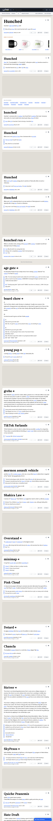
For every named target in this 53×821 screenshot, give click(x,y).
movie (25, 803)
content (36, 272)
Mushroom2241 (15, 805)
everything (24, 563)
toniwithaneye (13, 596)
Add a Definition (39, 13)
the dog (11, 360)
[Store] (46, 10)
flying (28, 650)
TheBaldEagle (12, 189)
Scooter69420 (12, 71)
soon (35, 400)
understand (8, 542)
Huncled (20, 104)
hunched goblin (14, 102)
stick (40, 324)
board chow (6, 341)
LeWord (10, 573)
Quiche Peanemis (7, 805)
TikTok (14, 436)
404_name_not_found (13, 762)
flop (38, 650)
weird (29, 431)
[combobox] (28, 10)
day (32, 121)
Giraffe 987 (11, 32)
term (9, 474)
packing (34, 116)
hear (13, 29)
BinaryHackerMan (13, 341)
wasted (20, 251)
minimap (5, 573)
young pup (6, 360)
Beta (39, 703)
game (36, 277)
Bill (6, 284)
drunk (18, 246)
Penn (22, 727)
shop (27, 67)
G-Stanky (12, 256)
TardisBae (10, 656)
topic (14, 542)
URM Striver (10, 740)
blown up (24, 634)
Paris (25, 758)
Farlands (18, 436)
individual (11, 631)
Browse (13, 13)
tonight (23, 206)
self (11, 181)
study (9, 718)
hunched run (23, 102)
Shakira (32, 502)
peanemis (17, 803)
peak (41, 799)
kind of (35, 474)
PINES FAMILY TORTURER (17, 439)
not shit (34, 136)
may (10, 695)
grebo (5, 416)
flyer (34, 752)
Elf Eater (11, 550)
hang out (16, 186)
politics (41, 720)
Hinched (43, 102)
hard (19, 754)
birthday (19, 279)
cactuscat (10, 416)
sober (14, 588)
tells (15, 563)
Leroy (6, 545)
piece (23, 799)
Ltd (24, 499)
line (32, 479)
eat (17, 308)
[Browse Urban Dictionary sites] (6, 9)
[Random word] (43, 10)
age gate (6, 289)
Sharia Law (13, 499)
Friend (6, 566)
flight (21, 758)
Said (32, 431)
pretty (16, 591)
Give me (7, 803)
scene (27, 396)
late (24, 353)
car (17, 67)
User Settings (48, 13)
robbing (45, 545)
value (14, 754)
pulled (20, 64)
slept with (11, 26)
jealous (20, 116)
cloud (17, 593)
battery (46, 201)
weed (34, 29)
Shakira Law (6, 507)
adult (18, 353)
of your (18, 136)
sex (18, 26)
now (19, 413)
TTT (28, 725)
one (37, 62)
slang (13, 395)
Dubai (24, 502)
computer (8, 308)
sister (28, 545)
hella (25, 186)
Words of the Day (6, 13)
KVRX (16, 486)
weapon (13, 650)
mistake (47, 499)
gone (5, 706)
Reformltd (12, 507)
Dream (23, 722)
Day (31, 481)
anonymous (10, 637)
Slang (32, 118)
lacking (15, 181)
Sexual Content (25, 13)
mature (6, 273)
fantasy (19, 818)
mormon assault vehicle (9, 486)
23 (21, 357)
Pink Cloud (6, 596)
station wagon (17, 474)
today (20, 186)
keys (29, 324)
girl (11, 121)
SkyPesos (6, 762)
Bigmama (11, 147)
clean (16, 324)
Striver (5, 740)
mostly (11, 563)
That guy (7, 140)
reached (8, 436)
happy (20, 591)
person (10, 353)
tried (11, 140)
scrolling (38, 429)
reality (45, 588)
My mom (7, 653)
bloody (22, 413)
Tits (6, 249)
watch (16, 273)
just (11, 357)
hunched (6, 102)
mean (44, 402)
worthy (14, 136)
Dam (6, 121)
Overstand (6, 550)
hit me (11, 653)
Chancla (5, 656)
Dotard (5, 637)
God (20, 411)
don (19, 760)
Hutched (26, 104)
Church (23, 481)
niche (8, 797)
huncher (31, 102)
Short (5, 62)
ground (26, 244)
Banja (10, 289)
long (19, 631)
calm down (36, 634)
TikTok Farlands (7, 439)
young (15, 357)
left (22, 67)
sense (38, 631)
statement (19, 542)
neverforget (11, 125)
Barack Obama (10, 735)
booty (20, 140)
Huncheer (13, 104)
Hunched (5, 32)
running (33, 244)
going (14, 634)
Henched (37, 102)
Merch (47, 32)
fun (22, 718)
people (27, 316)
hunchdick (6, 104)
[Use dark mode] (49, 10)
